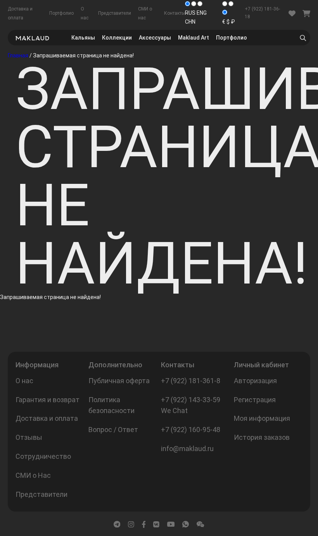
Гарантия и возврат (48, 400)
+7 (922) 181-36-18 (262, 12)
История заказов (262, 437)
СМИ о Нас (33, 475)
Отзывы (29, 437)
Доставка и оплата (47, 418)
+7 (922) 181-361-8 (190, 381)
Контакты (174, 13)
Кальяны (83, 38)
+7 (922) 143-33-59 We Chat (190, 405)
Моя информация (262, 418)
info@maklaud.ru (187, 448)
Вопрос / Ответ (113, 429)
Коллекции (117, 38)
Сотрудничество (43, 456)
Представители (114, 13)
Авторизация (255, 381)
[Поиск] (302, 38)
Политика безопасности (111, 405)
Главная (18, 55)
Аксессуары (155, 38)
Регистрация (255, 400)
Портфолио (61, 13)
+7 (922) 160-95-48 (190, 429)
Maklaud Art (193, 38)
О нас (24, 381)
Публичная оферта (119, 381)
